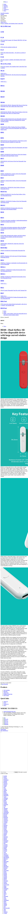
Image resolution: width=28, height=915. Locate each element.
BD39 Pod (4, 308)
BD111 (3, 85)
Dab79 (3, 79)
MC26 (2, 70)
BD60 (2, 280)
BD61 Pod (4, 301)
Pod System (6, 695)
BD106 (3, 102)
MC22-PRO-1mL (6, 26)
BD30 (2, 212)
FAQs (4, 8)
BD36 (2, 232)
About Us (5, 6)
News (4, 10)
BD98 (2, 124)
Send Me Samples (5, 13)
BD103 (3, 109)
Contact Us (6, 9)
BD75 (2, 158)
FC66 (2, 57)
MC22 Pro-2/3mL (6, 63)
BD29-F (3, 205)
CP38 (2, 32)
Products (5, 5)
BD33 (2, 217)
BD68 (2, 165)
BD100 (3, 116)
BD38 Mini (4, 247)
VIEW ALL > (4, 22)
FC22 (2, 44)
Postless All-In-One (7, 694)
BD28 (2, 184)
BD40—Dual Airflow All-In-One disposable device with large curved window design (15, 314)
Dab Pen (5, 691)
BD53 (2, 260)
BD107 (3, 97)
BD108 (3, 91)
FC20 (2, 37)
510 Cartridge (6, 690)
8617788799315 (4, 730)
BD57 (2, 178)
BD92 (2, 132)
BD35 (2, 224)
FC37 (2, 50)
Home (4, 4)
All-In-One (5, 692)
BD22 (2, 287)
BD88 (2, 151)
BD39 (2, 253)
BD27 (2, 293)
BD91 (2, 138)
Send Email (3, 729)
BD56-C (3, 274)
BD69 (2, 145)
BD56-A (3, 267)
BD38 (2, 241)
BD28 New (4, 191)
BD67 (2, 171)
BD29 (2, 198)
